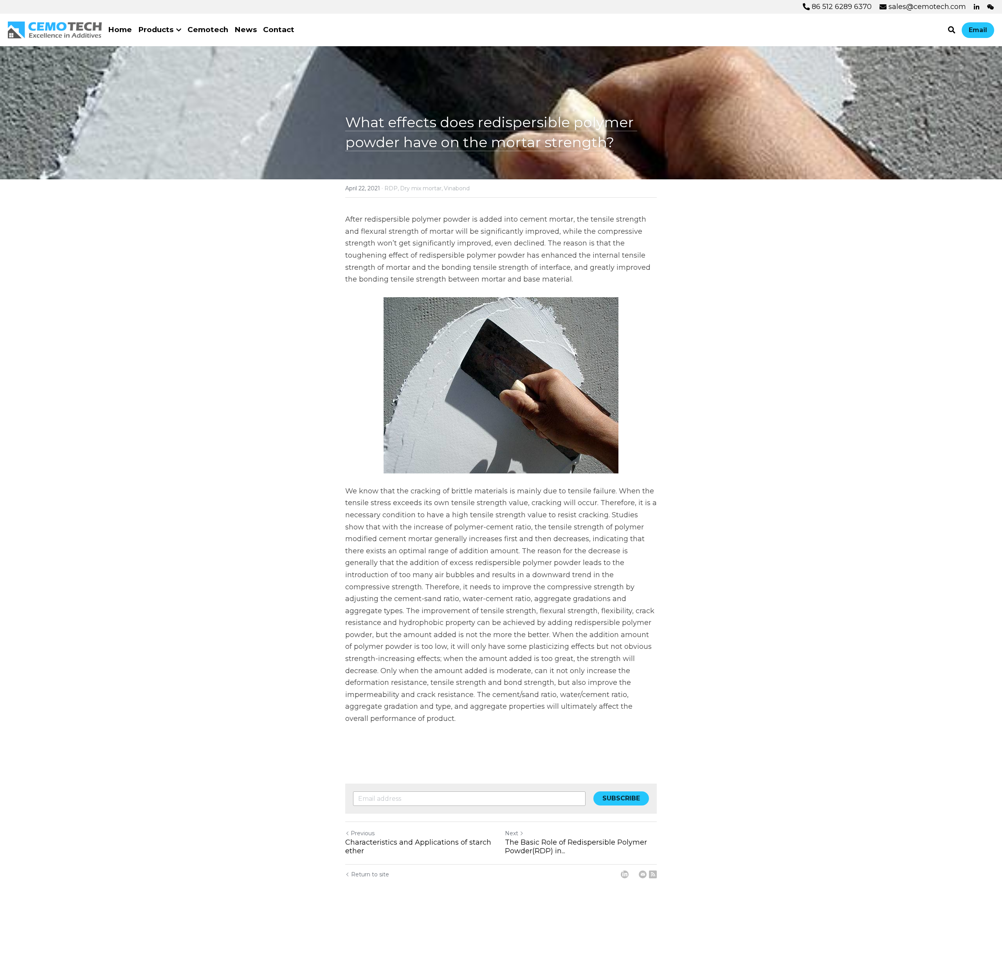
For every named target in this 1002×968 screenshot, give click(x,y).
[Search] (951, 30)
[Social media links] (976, 7)
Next (511, 833)
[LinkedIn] (625, 874)
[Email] (643, 874)
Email (978, 30)
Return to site (370, 874)
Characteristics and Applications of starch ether (418, 847)
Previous (363, 833)
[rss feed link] (653, 874)
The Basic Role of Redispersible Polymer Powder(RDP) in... (576, 847)
